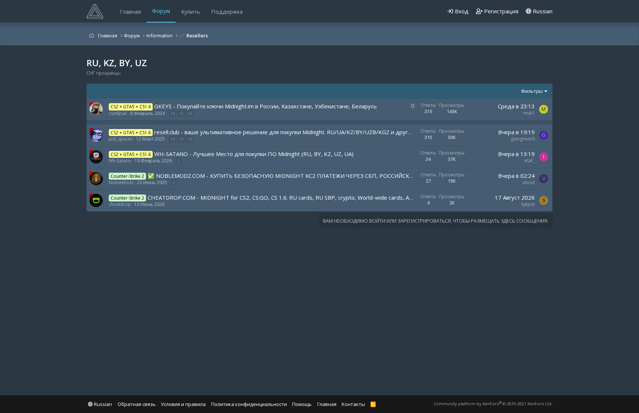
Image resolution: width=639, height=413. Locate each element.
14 (172, 113)
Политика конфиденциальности (249, 404)
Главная (130, 11)
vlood (529, 182)
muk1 (529, 113)
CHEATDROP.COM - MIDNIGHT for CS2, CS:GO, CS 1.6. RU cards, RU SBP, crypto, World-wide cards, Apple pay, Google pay (305, 197)
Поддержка (227, 11)
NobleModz (121, 182)
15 (181, 113)
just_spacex (121, 139)
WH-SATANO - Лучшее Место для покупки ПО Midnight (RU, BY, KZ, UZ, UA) (254, 154)
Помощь (302, 404)
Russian (541, 11)
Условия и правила (183, 404)
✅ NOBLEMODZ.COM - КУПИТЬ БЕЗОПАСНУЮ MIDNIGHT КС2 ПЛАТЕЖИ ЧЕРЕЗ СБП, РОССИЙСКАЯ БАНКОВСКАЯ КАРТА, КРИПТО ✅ (328, 175)
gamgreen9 (523, 139)
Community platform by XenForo (493, 403)
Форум (161, 10)
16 (189, 113)
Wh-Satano (120, 161)
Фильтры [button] (532, 91)
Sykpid (528, 204)
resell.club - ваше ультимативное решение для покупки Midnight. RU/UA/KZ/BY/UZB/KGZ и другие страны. (295, 132)
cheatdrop (120, 204)
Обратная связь (137, 404)
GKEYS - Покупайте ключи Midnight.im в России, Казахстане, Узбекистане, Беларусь (265, 106)
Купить (190, 11)
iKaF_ (529, 161)
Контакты (353, 404)
